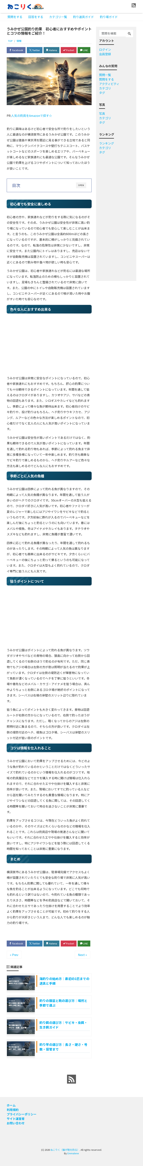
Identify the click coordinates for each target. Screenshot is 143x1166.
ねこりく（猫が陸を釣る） (65, 1149)
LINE (85, 50)
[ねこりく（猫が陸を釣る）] (25, 6)
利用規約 (13, 1109)
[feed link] (71, 1079)
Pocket (70, 50)
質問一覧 (105, 75)
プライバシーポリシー (21, 1114)
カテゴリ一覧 (58, 17)
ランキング (106, 143)
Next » (82, 954)
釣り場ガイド (109, 17)
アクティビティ (109, 83)
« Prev (14, 954)
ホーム (11, 1105)
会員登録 (105, 54)
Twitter (36, 50)
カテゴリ (105, 88)
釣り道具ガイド (83, 17)
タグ (102, 92)
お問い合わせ (16, 1123)
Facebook (17, 50)
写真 (102, 113)
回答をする (35, 17)
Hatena (52, 50)
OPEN (81, 185)
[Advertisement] (49, 345)
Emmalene (73, 1153)
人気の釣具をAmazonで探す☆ (31, 115)
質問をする (14, 17)
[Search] (129, 33)
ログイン (105, 49)
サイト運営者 (16, 1118)
